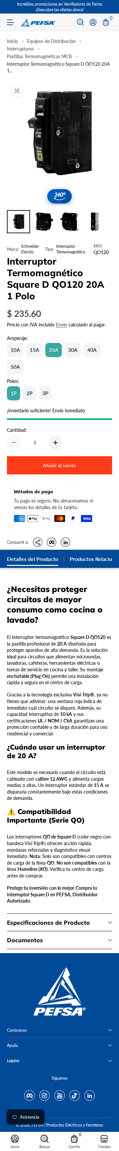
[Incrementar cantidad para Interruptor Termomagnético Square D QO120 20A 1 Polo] (55, 442)
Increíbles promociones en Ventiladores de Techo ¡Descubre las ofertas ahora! (59, 7)
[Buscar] (80, 22)
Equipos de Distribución (51, 41)
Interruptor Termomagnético (70, 249)
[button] (80, 22)
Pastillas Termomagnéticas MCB (39, 56)
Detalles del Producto (32, 559)
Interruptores (20, 49)
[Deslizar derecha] (107, 7)
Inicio (12, 41)
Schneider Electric (30, 249)
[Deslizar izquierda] (11, 7)
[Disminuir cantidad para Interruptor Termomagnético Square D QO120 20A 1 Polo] (14, 442)
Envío (61, 324)
